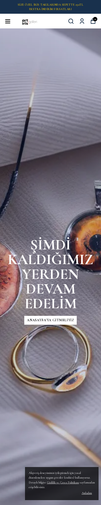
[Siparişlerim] (82, 21)
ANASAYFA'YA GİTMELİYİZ (50, 320)
